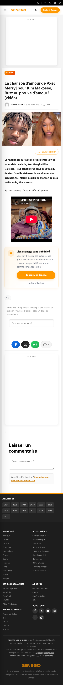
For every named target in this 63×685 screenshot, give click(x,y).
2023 (32, 504)
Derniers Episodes (10, 588)
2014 (6, 516)
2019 (15, 510)
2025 (15, 504)
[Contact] (38, 2)
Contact (35, 592)
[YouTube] (55, 3)
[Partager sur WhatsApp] (35, 344)
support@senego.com (45, 652)
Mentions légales (28, 655)
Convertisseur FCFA (40, 535)
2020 (6, 510)
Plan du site (15, 655)
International (8, 551)
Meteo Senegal (38, 539)
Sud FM (6, 625)
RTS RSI (6, 629)
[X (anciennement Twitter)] (50, 3)
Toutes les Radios (10, 614)
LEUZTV (6, 600)
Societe (6, 539)
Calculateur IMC (39, 555)
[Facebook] (45, 3)
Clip (8, 297)
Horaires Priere (38, 547)
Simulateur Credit (39, 566)
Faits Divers (7, 570)
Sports (5, 559)
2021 (50, 504)
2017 (32, 510)
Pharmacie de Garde (40, 551)
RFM (4, 617)
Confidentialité (46, 655)
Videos (5, 574)
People (9, 72)
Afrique (6, 578)
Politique (6, 535)
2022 (41, 504)
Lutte (5, 566)
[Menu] (5, 10)
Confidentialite (38, 596)
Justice (6, 543)
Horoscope (37, 559)
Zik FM (5, 621)
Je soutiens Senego (36, 275)
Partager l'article (36, 283)
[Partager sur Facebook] (15, 344)
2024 (23, 504)
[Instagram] (54, 611)
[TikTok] (59, 3)
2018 (23, 510)
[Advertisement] (31, 42)
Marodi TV (7, 592)
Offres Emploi (38, 562)
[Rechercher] (36, 10)
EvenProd (7, 596)
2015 (50, 510)
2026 (6, 504)
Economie (7, 547)
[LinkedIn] (35, 617)
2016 (41, 510)
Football (6, 562)
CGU (34, 600)
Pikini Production (10, 604)
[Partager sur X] (25, 344)
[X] (41, 611)
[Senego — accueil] (19, 10)
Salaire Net (37, 543)
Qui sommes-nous (40, 588)
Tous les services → (40, 570)
